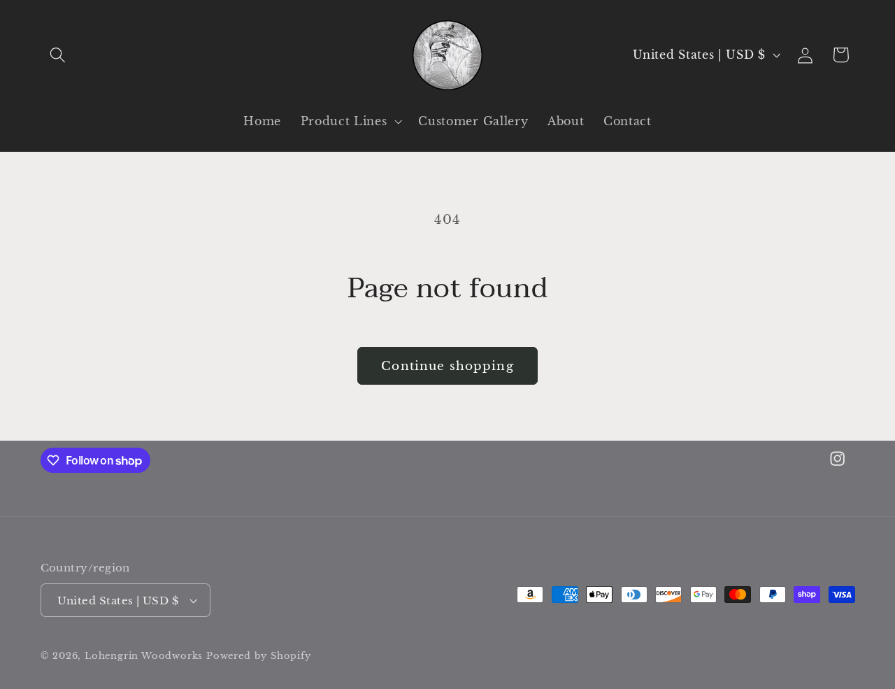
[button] (58, 55)
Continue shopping (447, 366)
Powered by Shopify (258, 656)
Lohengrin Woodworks (144, 656)
